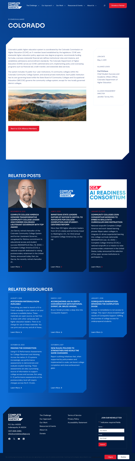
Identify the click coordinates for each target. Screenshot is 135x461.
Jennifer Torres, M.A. (105, 97)
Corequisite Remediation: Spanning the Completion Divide (105, 304)
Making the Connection (23, 348)
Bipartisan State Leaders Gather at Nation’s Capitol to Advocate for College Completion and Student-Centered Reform (67, 220)
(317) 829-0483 (15, 431)
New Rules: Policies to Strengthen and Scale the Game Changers (65, 350)
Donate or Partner (118, 5)
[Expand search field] (104, 5)
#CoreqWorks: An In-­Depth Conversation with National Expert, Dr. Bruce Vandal (66, 304)
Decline (123, 457)
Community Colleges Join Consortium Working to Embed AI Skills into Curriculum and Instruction (106, 218)
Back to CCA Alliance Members (24, 128)
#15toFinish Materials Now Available (25, 302)
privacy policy (97, 457)
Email (101, 434)
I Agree (110, 457)
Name (101, 427)
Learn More (17, 267)
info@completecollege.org (19, 434)
